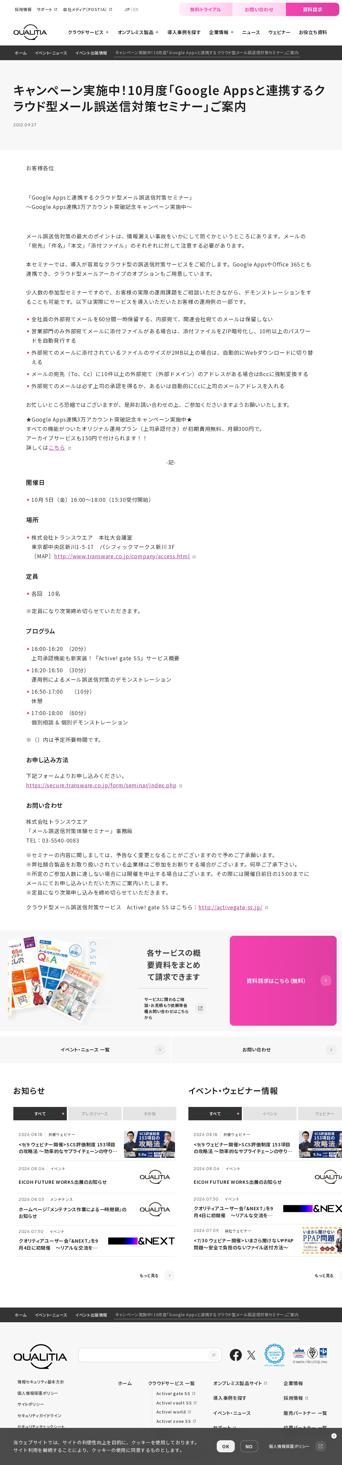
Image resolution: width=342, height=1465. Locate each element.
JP (127, 9)
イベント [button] (269, 1113)
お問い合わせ (259, 9)
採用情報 (293, 1397)
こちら (56, 447)
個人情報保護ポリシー (37, 1393)
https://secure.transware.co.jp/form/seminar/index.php (101, 785)
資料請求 (313, 9)
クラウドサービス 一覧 (171, 1383)
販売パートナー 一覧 (305, 1413)
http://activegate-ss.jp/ (230, 907)
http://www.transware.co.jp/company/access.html (122, 556)
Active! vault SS (174, 1402)
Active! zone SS (173, 1421)
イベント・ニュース (51, 52)
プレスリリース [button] (94, 1113)
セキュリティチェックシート (41, 1426)
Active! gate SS (173, 1393)
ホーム (21, 52)
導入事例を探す (230, 1397)
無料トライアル (205, 9)
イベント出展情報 (91, 52)
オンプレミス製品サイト (237, 1383)
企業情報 (293, 1383)
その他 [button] (150, 1113)
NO (249, 1446)
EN (136, 9)
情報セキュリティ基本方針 (40, 1381)
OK (225, 1446)
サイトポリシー (30, 1404)
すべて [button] (40, 1113)
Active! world (171, 1412)
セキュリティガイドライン (39, 1415)
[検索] (213, 1355)
